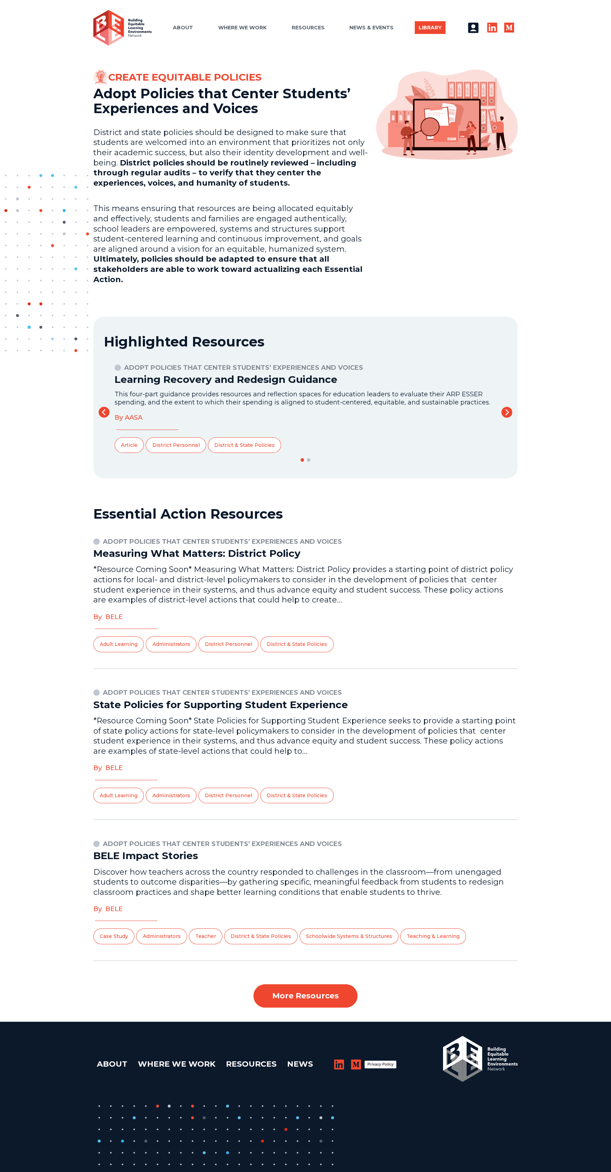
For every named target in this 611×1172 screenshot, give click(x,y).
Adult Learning (119, 644)
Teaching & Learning (433, 936)
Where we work (242, 27)
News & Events (371, 27)
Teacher (205, 936)
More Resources (305, 996)
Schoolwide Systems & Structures (349, 936)
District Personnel (176, 445)
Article (129, 445)
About (183, 27)
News (300, 1064)
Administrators (171, 644)
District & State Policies (244, 445)
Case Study (114, 936)
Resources (308, 27)
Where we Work (176, 1064)
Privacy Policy (380, 1064)
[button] (506, 412)
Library (430, 27)
